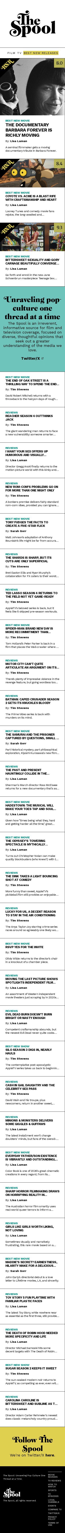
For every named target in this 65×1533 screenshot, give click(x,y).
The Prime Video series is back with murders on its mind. (27, 715)
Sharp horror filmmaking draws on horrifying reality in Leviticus (32, 1193)
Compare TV (55, 1509)
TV (19, 53)
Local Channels (53, 1501)
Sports (52, 1490)
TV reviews (54, 1481)
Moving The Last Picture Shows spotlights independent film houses (31, 980)
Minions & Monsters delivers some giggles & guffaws (29, 1122)
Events (52, 1506)
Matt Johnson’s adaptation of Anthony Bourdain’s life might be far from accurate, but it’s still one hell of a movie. (32, 539)
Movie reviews (53, 1476)
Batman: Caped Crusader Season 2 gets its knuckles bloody (32, 701)
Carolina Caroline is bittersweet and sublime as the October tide (32, 1402)
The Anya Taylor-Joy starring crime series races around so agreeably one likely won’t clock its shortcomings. (32, 928)
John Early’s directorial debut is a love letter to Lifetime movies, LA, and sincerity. (31, 1278)
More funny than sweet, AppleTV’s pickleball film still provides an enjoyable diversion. (30, 893)
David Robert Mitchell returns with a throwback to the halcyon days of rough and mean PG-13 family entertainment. (30, 397)
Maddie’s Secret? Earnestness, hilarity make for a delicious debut (31, 1263)
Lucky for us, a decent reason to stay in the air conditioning (30, 913)
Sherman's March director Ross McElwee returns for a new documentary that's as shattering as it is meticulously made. (31, 786)
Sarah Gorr (18, 531)
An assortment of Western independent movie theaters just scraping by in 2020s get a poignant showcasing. (30, 995)
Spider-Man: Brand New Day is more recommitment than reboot (29, 630)
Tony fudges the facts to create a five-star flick (26, 524)
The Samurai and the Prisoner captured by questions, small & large (31, 736)
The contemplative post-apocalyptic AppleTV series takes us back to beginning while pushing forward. (31, 1066)
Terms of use (53, 1524)
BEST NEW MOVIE (17, 120)
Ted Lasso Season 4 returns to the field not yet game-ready (31, 594)
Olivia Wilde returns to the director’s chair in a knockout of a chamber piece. (31, 960)
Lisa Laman (18, 141)
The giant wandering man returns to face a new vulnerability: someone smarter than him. (31, 432)
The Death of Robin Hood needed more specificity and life (31, 1334)
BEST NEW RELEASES (41, 53)
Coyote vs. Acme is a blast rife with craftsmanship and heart (31, 197)
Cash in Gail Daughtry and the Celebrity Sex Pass (30, 1087)
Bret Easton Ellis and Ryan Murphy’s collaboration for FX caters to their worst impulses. (30, 574)
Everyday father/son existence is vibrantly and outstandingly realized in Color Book (31, 1157)
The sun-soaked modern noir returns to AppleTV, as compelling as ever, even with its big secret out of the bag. (31, 1381)
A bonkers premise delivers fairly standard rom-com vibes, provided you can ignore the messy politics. (31, 503)
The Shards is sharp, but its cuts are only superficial (28, 559)
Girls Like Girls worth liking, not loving (29, 1228)
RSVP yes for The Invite (24, 947)
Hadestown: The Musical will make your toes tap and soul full (29, 807)
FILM (11, 53)
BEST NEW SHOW (17, 1046)
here (50, 1455)
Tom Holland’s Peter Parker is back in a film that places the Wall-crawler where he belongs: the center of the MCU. (32, 645)
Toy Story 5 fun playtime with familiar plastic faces (30, 1299)
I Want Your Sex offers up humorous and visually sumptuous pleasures (26, 453)
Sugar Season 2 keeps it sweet (31, 1368)
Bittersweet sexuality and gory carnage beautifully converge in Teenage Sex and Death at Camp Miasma (32, 261)
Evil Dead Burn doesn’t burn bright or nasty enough (28, 1016)
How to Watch (52, 1485)
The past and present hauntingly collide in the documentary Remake (26, 771)
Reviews (11, 412)
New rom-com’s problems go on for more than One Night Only (31, 488)
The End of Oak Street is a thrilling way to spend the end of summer (31, 382)
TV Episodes (53, 1495)
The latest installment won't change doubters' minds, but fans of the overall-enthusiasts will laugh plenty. (30, 1137)
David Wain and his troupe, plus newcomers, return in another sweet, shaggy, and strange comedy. (28, 1101)
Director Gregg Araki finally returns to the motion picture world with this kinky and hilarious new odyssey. (31, 468)
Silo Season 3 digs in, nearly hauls (28, 1051)
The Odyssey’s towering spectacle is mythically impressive (25, 842)
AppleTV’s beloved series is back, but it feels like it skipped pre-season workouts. (31, 609)
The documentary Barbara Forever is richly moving (28, 130)
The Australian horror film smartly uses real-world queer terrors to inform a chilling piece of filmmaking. (30, 1208)
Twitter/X (31, 358)
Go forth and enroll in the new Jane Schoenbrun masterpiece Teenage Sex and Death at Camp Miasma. (29, 276)
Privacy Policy (52, 1518)
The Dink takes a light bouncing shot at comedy (31, 878)
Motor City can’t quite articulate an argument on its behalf (31, 665)
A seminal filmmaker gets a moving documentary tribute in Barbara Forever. (30, 149)
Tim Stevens (19, 389)
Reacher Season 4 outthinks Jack (29, 417)
